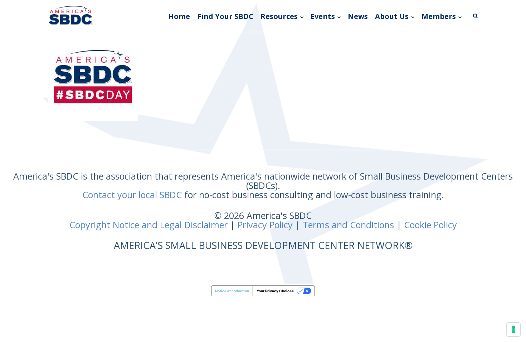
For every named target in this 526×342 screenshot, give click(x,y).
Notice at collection (232, 291)
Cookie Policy (430, 225)
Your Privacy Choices (275, 291)
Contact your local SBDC (132, 195)
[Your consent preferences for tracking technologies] (513, 329)
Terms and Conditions (348, 225)
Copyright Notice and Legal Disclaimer (148, 225)
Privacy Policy (265, 225)
